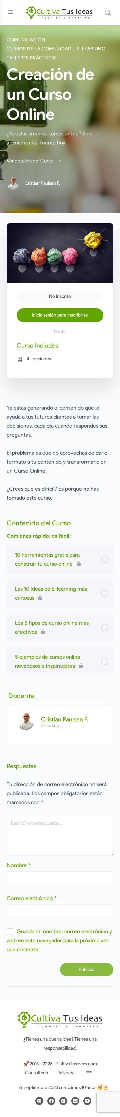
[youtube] (87, 1101)
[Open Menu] (11, 12)
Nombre (18, 865)
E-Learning (92, 49)
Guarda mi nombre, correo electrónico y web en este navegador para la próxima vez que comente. (59, 940)
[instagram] (63, 1101)
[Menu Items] (89, 1072)
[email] (39, 1101)
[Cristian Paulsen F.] (25, 721)
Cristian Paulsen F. (64, 719)
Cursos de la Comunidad (40, 49)
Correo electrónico (32, 898)
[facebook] (51, 1101)
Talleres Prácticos (32, 58)
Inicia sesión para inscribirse (60, 315)
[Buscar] (108, 12)
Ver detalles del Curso (30, 161)
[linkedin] (75, 1101)
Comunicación (26, 40)
